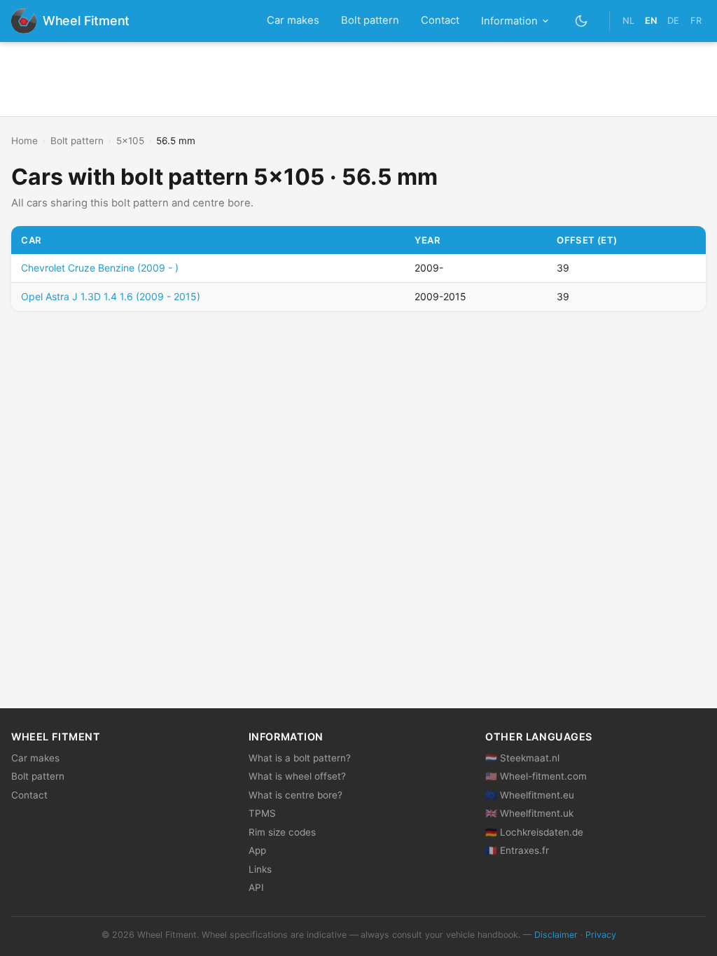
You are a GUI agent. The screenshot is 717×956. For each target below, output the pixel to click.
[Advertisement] (358, 79)
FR (696, 20)
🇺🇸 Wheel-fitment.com (536, 776)
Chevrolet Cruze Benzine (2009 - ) (100, 268)
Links (260, 869)
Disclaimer (556, 934)
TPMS (262, 813)
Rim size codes (282, 832)
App (257, 850)
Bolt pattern (370, 20)
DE (673, 20)
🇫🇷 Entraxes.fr (517, 850)
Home (24, 140)
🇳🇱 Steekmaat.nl (522, 758)
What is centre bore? (295, 795)
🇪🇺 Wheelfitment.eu (529, 795)
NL (628, 20)
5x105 (130, 140)
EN (651, 20)
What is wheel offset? (297, 776)
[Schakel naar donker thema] (581, 20)
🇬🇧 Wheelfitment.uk (529, 813)
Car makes (293, 20)
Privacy (600, 934)
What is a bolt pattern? (300, 758)
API (256, 887)
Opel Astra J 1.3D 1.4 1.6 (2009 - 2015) (110, 296)
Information (509, 21)
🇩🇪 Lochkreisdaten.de (534, 832)
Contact (440, 20)
